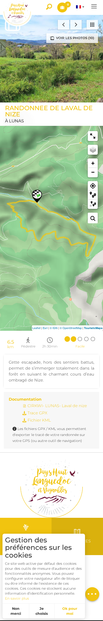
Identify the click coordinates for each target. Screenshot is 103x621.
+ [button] (92, 163)
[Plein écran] (92, 136)
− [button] (92, 172)
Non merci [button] (15, 611)
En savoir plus (17, 598)
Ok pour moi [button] (69, 611)
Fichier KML (38, 420)
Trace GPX (36, 413)
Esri (45, 328)
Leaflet (36, 328)
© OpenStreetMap (71, 328)
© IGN (54, 328)
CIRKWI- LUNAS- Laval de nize (56, 405)
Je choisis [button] (42, 611)
